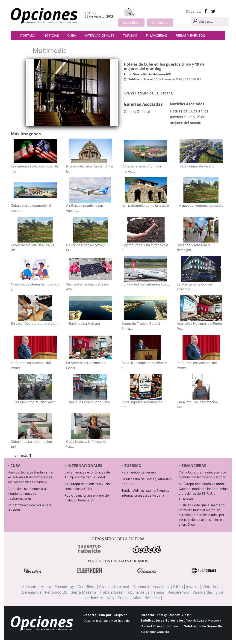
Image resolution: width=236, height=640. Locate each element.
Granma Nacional (114, 586)
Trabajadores (111, 592)
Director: (148, 615)
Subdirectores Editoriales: (163, 620)
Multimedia (160, 22)
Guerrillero (86, 586)
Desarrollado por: (98, 615)
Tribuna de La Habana (145, 592)
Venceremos (178, 592)
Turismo (130, 35)
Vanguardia (202, 592)
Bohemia (152, 597)
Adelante (29, 586)
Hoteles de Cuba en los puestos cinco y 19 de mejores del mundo (189, 117)
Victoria (209, 586)
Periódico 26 (56, 592)
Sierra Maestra (83, 592)
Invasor (192, 586)
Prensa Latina (129, 597)
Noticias (51, 35)
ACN (110, 597)
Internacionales (99, 35)
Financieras (156, 35)
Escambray (64, 586)
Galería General (137, 112)
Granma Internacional (151, 586)
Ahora (46, 586)
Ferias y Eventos (190, 35)
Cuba (71, 35)
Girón (178, 586)
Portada (27, 35)
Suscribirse (131, 22)
